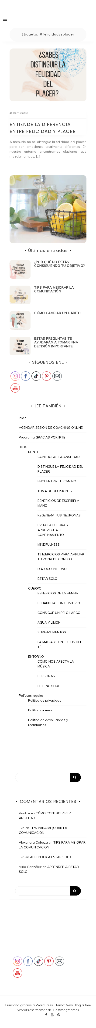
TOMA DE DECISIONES (55, 491)
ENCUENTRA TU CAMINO (57, 481)
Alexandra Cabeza (33, 842)
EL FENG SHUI (48, 686)
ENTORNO (36, 656)
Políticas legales (31, 695)
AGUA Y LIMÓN (49, 622)
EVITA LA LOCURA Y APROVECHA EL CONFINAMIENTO (53, 530)
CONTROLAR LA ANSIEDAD (59, 457)
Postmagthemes (66, 1010)
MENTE (33, 452)
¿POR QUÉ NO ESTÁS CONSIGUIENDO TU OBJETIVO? (59, 264)
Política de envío (40, 710)
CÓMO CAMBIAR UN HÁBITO (57, 313)
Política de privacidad (45, 700)
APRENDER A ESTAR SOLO (50, 857)
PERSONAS (46, 676)
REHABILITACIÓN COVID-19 (59, 603)
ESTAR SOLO (47, 579)
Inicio (23, 418)
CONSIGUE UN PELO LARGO (59, 613)
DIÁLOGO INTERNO (52, 569)
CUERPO (34, 588)
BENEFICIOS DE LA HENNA (58, 593)
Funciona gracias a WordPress (29, 1005)
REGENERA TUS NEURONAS (59, 515)
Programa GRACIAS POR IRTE (42, 437)
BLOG (23, 447)
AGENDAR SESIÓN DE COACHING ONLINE (51, 427)
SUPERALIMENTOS (52, 632)
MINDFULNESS (49, 544)
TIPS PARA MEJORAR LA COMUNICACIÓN (54, 289)
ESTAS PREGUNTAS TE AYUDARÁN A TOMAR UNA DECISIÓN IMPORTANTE (56, 342)
